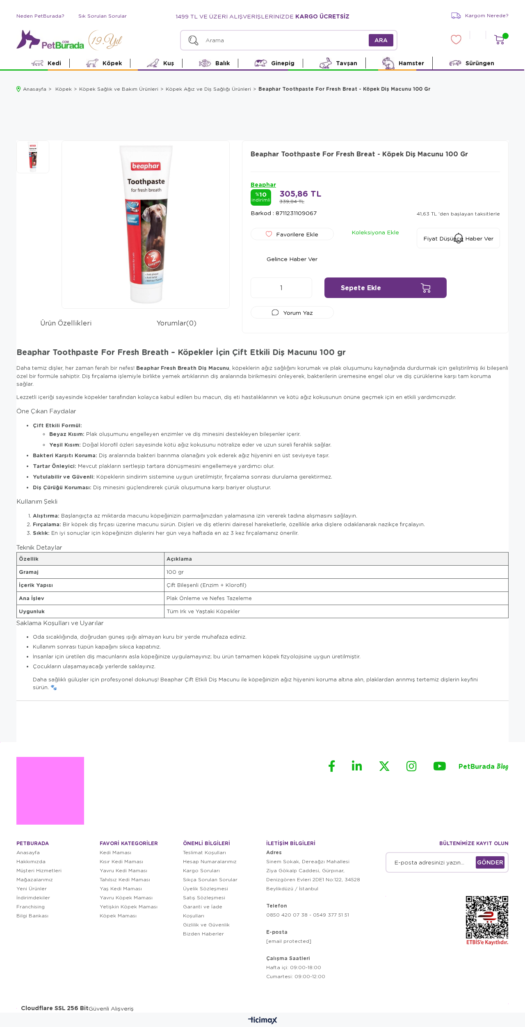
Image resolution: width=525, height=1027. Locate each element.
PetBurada (484, 767)
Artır (302, 287)
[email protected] (288, 941)
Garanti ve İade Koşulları (202, 911)
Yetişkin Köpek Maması (129, 906)
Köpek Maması (118, 915)
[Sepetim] (499, 39)
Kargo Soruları (201, 870)
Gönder (490, 862)
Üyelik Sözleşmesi (205, 888)
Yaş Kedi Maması (121, 888)
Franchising (30, 906)
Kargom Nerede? (487, 15)
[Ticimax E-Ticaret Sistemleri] (262, 1021)
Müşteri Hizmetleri (39, 870)
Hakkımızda (31, 861)
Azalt (261, 287)
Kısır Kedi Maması (121, 861)
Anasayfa (28, 852)
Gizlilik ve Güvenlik (206, 925)
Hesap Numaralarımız (210, 861)
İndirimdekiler (33, 897)
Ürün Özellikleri (65, 323)
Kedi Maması (115, 852)
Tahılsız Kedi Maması (125, 879)
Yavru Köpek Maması (126, 897)
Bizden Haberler (203, 934)
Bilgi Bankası (32, 915)
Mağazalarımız (34, 879)
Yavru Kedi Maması (123, 870)
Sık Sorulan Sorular (102, 16)
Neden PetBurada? (40, 16)
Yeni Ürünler (31, 888)
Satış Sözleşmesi (204, 897)
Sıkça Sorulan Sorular (210, 879)
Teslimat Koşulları (204, 852)
